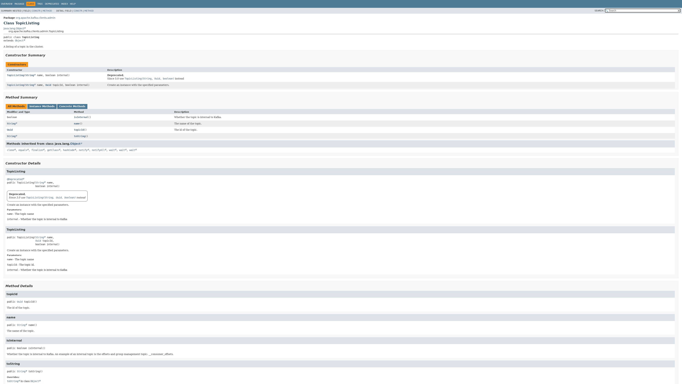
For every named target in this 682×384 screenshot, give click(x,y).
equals (22, 150)
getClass (53, 150)
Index (64, 4)
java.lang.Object (14, 28)
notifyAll (98, 150)
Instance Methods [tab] (42, 106)
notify (83, 150)
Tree (40, 4)
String (29, 75)
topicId (79, 129)
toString (79, 136)
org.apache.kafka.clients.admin (35, 17)
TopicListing (15, 75)
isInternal (81, 117)
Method (47, 11)
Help (72, 4)
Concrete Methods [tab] (72, 106)
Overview (6, 4)
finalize (37, 150)
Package (19, 4)
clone (10, 150)
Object (19, 40)
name (77, 123)
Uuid (48, 85)
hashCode (68, 150)
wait (112, 150)
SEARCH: (599, 10)
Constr (36, 11)
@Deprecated (15, 179)
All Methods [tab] (16, 106)
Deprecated (52, 4)
